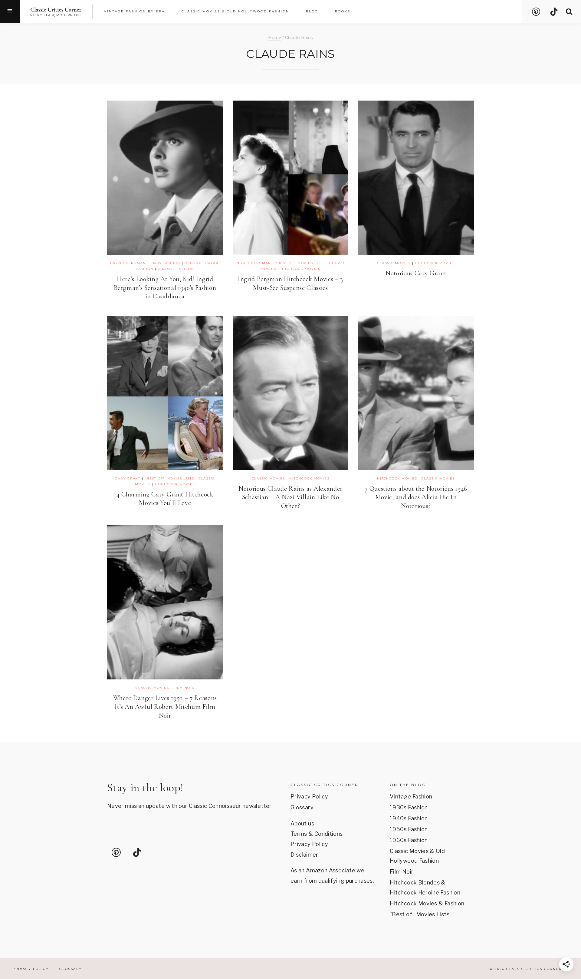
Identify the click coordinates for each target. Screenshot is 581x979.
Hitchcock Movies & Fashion (427, 903)
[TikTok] (554, 11)
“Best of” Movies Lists (419, 914)
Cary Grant (127, 478)
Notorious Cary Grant (416, 273)
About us (302, 823)
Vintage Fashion (176, 269)
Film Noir (184, 688)
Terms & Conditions (316, 834)
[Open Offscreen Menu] (10, 11)
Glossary (301, 807)
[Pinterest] (536, 11)
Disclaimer (304, 854)
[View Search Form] (569, 11)
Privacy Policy (309, 796)
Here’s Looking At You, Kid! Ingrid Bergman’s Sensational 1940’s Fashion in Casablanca (165, 287)
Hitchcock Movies (300, 269)
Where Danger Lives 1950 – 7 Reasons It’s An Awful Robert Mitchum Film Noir (165, 706)
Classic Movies (394, 263)
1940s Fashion (165, 263)
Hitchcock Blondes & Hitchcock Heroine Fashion (425, 887)
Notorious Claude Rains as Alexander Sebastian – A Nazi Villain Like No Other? (290, 497)
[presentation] (165, 178)
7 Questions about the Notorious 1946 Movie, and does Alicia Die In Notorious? (416, 497)
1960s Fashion (409, 840)
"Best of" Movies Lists (300, 263)
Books (342, 11)
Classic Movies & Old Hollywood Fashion (417, 856)
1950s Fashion (409, 829)
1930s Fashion (409, 807)
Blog (312, 11)
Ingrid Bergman (128, 263)
